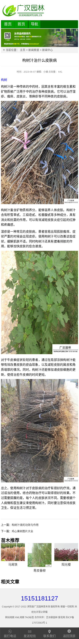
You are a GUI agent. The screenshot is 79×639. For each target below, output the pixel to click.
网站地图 (9, 617)
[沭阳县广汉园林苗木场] (39, 10)
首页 (8, 24)
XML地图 (19, 617)
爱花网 (61, 617)
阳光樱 (66, 564)
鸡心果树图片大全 (22, 531)
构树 (4, 79)
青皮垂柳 (39, 570)
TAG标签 (29, 617)
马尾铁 (12, 564)
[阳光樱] (66, 552)
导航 (34, 24)
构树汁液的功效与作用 (25, 524)
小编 (45, 71)
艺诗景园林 (52, 617)
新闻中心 (47, 50)
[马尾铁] (13, 552)
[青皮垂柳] (39, 555)
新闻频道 (33, 50)
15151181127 (39, 598)
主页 (22, 50)
